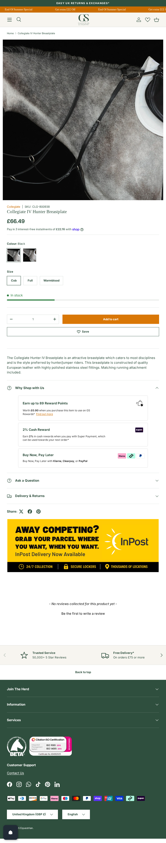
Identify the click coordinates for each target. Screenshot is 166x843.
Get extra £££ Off (63, 9)
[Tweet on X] (21, 511)
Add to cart (110, 319)
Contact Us (15, 773)
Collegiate (13, 206)
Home (10, 33)
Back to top (83, 672)
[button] (156, 19)
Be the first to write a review (83, 613)
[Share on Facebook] (30, 511)
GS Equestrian (24, 828)
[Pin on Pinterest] (38, 511)
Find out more (44, 414)
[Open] (10, 832)
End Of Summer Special (16, 9)
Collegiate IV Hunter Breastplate (36, 33)
